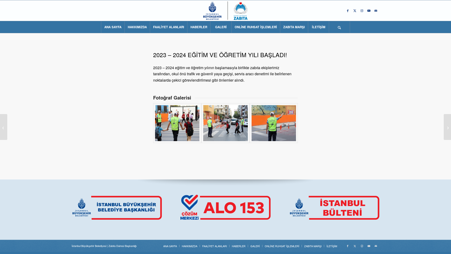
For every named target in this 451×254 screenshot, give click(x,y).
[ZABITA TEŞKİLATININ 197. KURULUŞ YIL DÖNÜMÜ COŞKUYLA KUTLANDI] (3, 127)
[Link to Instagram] (361, 10)
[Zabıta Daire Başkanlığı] (225, 10)
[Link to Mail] (375, 10)
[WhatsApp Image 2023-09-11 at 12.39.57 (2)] (274, 123)
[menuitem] (112, 27)
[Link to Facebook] (347, 10)
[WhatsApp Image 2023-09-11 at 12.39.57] (177, 123)
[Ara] (339, 27)
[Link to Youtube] (368, 10)
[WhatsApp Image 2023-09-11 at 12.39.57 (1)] (225, 123)
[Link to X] (354, 10)
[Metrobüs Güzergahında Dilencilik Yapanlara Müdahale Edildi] (447, 127)
